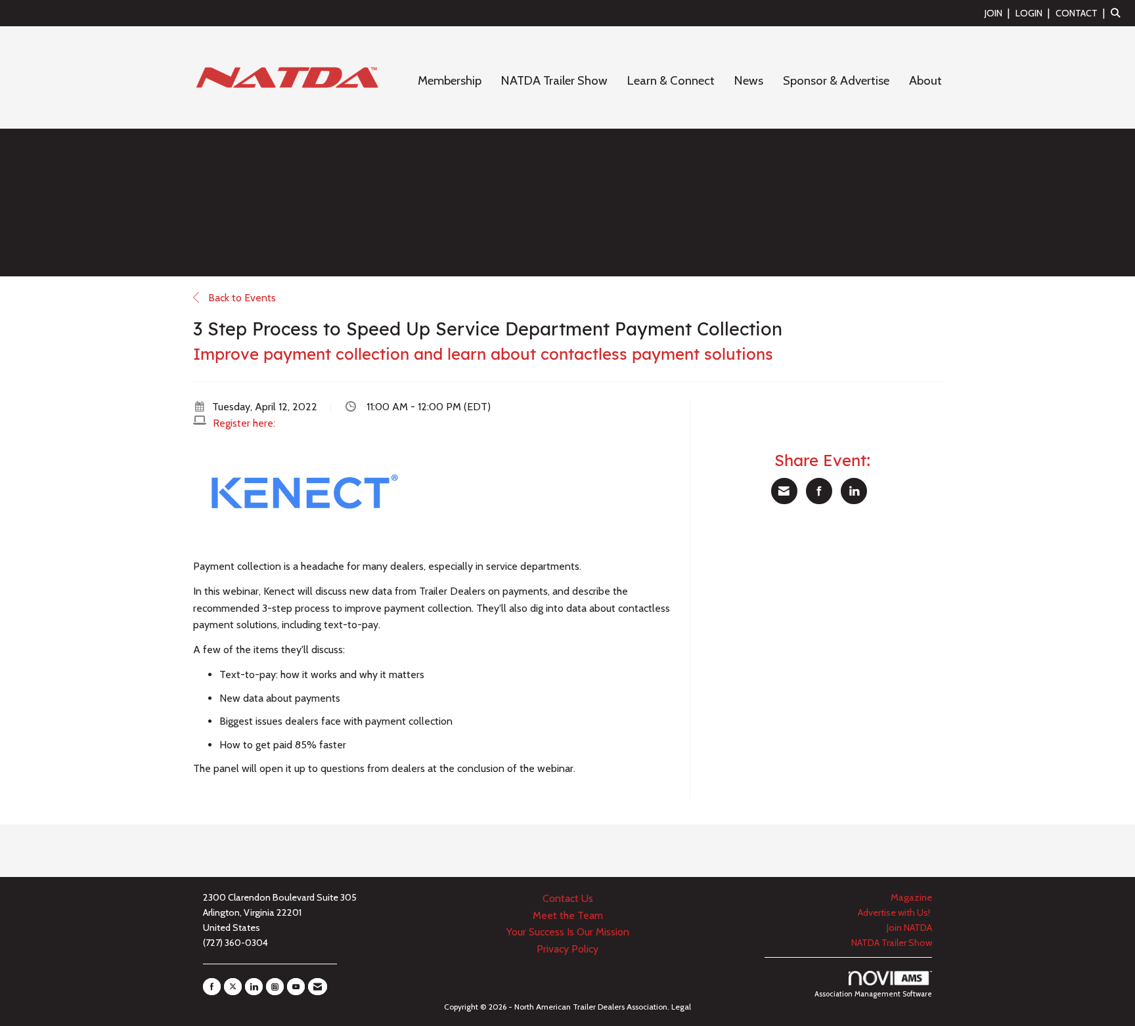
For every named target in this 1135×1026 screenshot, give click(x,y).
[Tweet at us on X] (233, 986)
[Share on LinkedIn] (854, 491)
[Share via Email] (784, 491)
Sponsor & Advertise (836, 80)
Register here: (244, 423)
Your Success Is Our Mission (567, 932)
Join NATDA (909, 927)
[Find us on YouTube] (296, 986)
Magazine (911, 897)
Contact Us (568, 898)
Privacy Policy (567, 949)
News (748, 80)
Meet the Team (568, 915)
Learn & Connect (671, 80)
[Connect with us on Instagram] (275, 986)
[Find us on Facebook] (212, 986)
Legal (681, 1007)
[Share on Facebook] (819, 491)
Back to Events (241, 297)
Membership (449, 80)
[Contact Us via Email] (317, 986)
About (925, 80)
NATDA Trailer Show (554, 80)
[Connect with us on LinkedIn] (254, 986)
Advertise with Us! (895, 912)
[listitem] (999, 13)
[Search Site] (1118, 13)
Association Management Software (873, 993)
